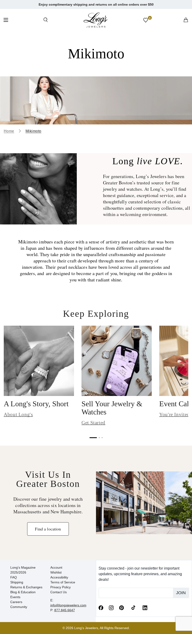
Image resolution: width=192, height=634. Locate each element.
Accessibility (59, 577)
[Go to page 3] (102, 437)
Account (56, 567)
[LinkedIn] (145, 607)
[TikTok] (133, 607)
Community (18, 607)
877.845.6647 (64, 610)
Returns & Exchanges (26, 587)
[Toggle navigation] (6, 20)
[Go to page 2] (99, 437)
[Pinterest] (121, 607)
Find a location (48, 529)
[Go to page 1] (93, 437)
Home (9, 131)
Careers (16, 602)
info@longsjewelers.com (68, 605)
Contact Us (58, 592)
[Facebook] (101, 607)
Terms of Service (62, 582)
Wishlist (56, 572)
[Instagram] (111, 607)
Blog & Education (23, 592)
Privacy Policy (60, 587)
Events (15, 597)
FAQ (13, 577)
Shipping (16, 582)
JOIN (181, 592)
